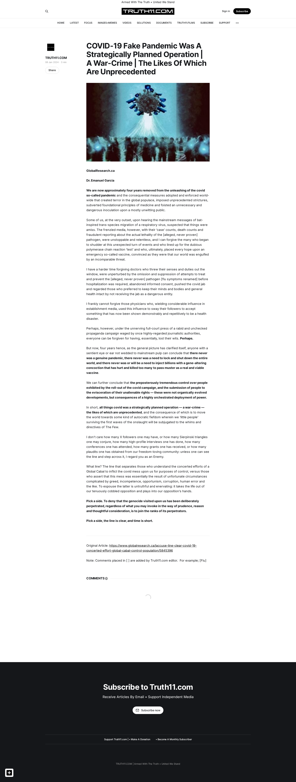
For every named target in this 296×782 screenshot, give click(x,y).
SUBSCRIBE (206, 22)
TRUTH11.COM (56, 58)
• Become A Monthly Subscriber (174, 739)
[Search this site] (46, 11)
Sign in (226, 11)
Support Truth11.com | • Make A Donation (127, 739)
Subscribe (242, 11)
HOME (60, 22)
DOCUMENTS (164, 22)
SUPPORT (224, 22)
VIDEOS (126, 22)
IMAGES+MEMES (107, 22)
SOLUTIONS (144, 22)
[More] (237, 23)
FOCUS (88, 22)
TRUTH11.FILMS (186, 22)
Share (52, 70)
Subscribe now (150, 710)
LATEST (74, 22)
